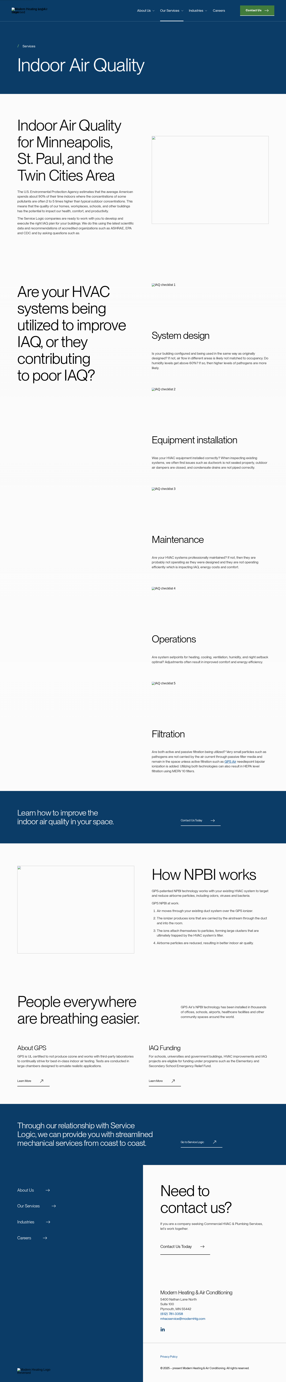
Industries (196, 10)
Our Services (169, 10)
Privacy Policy (168, 1356)
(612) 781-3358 (171, 1314)
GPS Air (230, 761)
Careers (219, 10)
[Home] (42, 11)
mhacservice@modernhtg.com (182, 1319)
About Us (144, 10)
